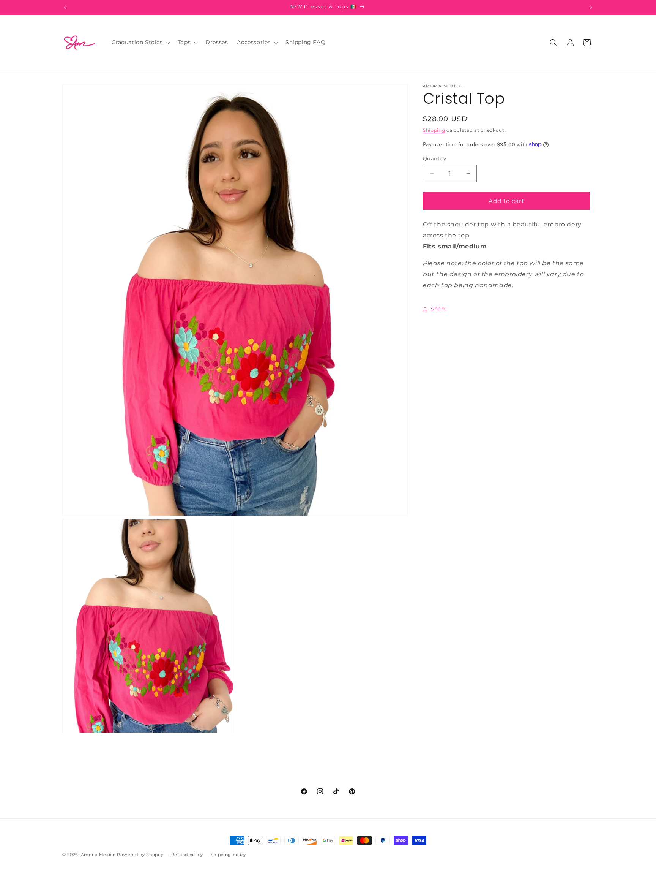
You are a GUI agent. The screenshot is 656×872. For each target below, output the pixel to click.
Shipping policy (229, 854)
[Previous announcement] (65, 7)
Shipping (434, 130)
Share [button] (438, 308)
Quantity (434, 158)
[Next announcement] (591, 7)
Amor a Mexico (99, 854)
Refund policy (187, 854)
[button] (140, 42)
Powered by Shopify (140, 854)
